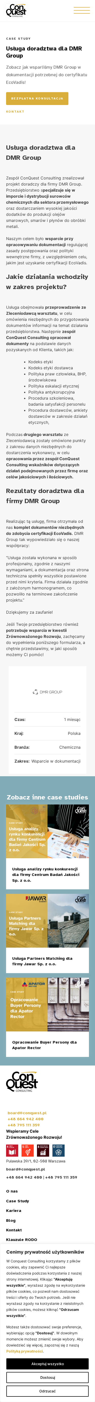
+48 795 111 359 (24, 1125)
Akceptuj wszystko (47, 1364)
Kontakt (15, 111)
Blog (10, 1220)
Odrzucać (47, 1391)
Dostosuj (47, 1377)
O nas (12, 1191)
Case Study (17, 1201)
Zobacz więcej (57, 881)
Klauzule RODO (21, 1239)
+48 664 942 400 (26, 1119)
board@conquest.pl (27, 1112)
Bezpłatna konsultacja (37, 98)
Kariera (13, 1210)
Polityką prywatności (24, 1351)
